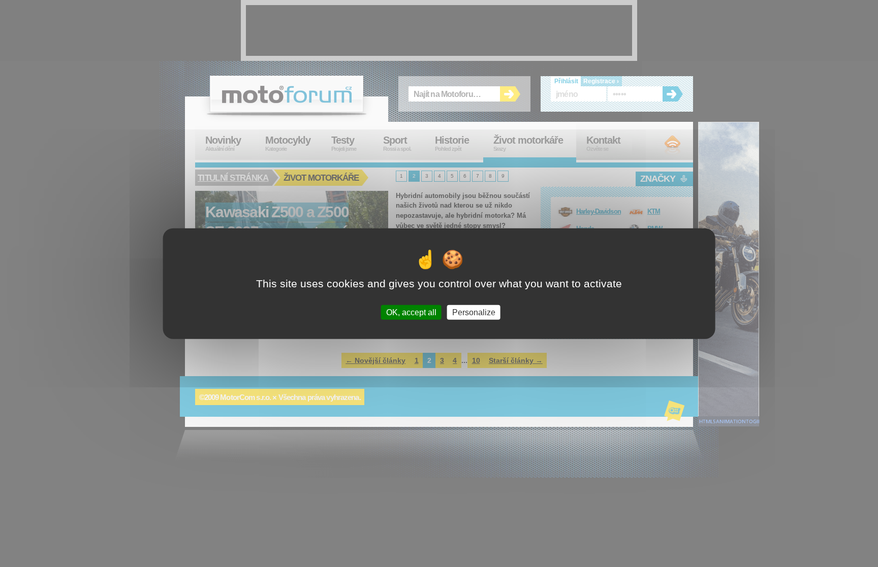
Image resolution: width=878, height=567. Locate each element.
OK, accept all (411, 312)
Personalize (473, 312)
